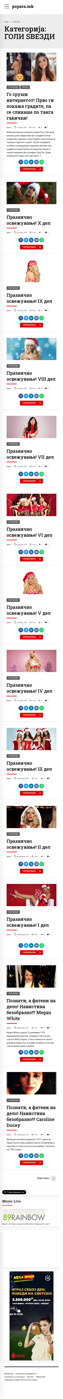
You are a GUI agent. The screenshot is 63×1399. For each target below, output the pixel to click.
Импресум (8, 1374)
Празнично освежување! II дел (28, 844)
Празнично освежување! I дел (28, 922)
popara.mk (23, 6)
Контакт (30, 1377)
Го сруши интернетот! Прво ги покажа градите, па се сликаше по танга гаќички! (30, 106)
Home (6, 22)
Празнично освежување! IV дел (29, 688)
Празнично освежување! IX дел (29, 298)
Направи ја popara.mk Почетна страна (20, 1380)
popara (9, 127)
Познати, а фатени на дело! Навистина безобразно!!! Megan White (31, 1009)
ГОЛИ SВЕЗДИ (13, 87)
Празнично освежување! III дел (29, 766)
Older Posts (43, 1178)
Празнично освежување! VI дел (29, 532)
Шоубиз (25, 87)
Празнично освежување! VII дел (30, 454)
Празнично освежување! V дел (29, 610)
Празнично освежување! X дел (29, 220)
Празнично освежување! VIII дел (31, 376)
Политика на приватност (26, 1374)
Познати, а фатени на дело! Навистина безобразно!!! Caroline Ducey (31, 1116)
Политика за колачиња (14, 1377)
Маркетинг (41, 1377)
